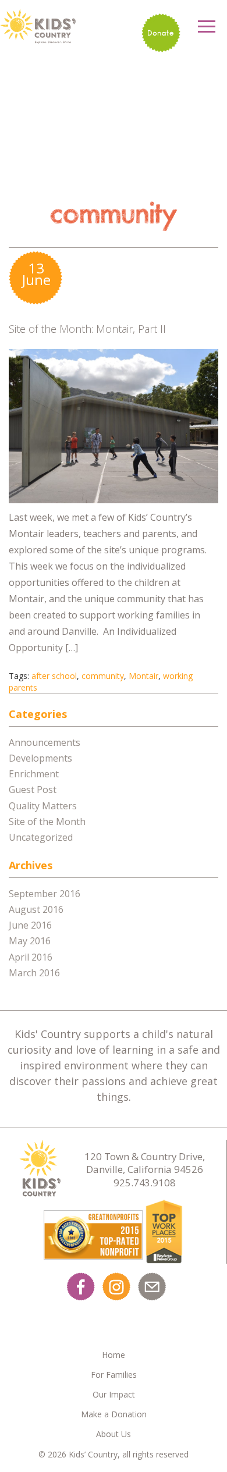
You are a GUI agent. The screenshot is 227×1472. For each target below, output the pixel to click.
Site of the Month (47, 821)
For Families (114, 1374)
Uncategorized (41, 837)
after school (54, 675)
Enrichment (34, 773)
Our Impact (114, 1394)
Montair (143, 675)
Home (113, 1354)
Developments (40, 758)
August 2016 (36, 909)
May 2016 (30, 940)
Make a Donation (114, 1414)
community (102, 675)
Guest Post (32, 789)
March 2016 (34, 972)
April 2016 (30, 957)
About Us (113, 1433)
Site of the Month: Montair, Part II (87, 329)
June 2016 (30, 925)
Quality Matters (43, 805)
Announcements (44, 742)
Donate (160, 33)
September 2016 (44, 893)
